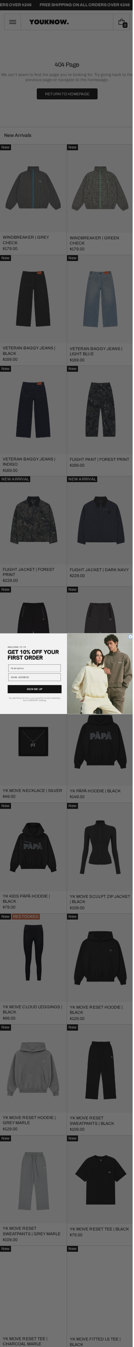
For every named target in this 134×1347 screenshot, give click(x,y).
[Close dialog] (128, 636)
